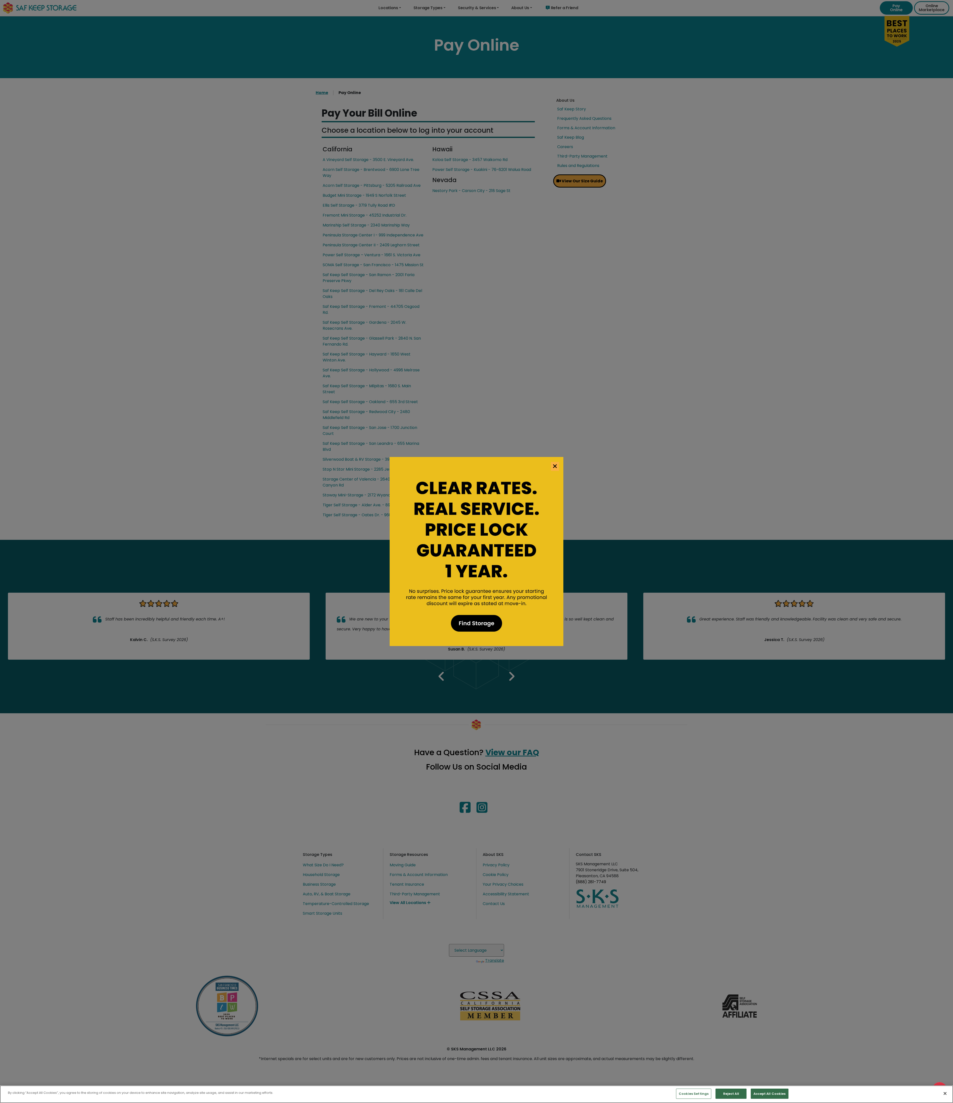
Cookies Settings (694, 1093)
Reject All (731, 1093)
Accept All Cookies (769, 1093)
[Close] (945, 1093)
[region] (476, 1094)
